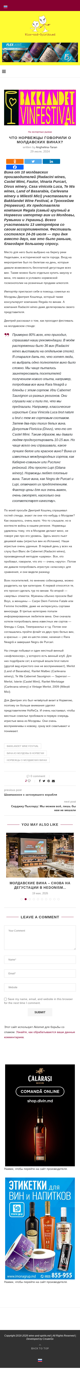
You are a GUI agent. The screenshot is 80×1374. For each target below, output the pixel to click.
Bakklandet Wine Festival (23, 746)
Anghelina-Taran (46, 147)
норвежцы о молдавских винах (27, 760)
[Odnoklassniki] (15, 161)
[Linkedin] (51, 161)
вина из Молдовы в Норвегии (25, 753)
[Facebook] (15, 167)
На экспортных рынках (40, 132)
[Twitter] (33, 161)
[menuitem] (5, 5)
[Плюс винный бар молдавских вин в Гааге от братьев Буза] (40, 855)
